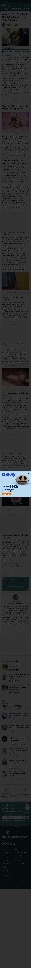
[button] (28, 473)
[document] (15, 484)
